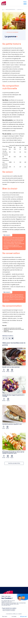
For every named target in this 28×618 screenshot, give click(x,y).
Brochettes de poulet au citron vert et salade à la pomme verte (13, 452)
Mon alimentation (10, 9)
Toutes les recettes (14, 463)
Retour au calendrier (12, 32)
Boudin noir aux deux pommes (11, 367)
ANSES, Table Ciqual (8, 331)
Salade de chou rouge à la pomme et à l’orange (13, 395)
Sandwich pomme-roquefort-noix (12, 424)
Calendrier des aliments (22, 9)
